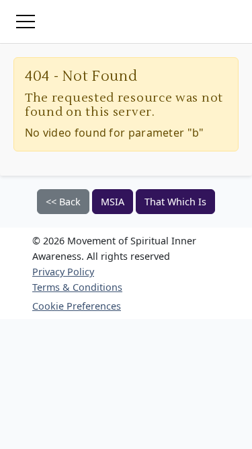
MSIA (112, 201)
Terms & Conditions (77, 287)
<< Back (63, 201)
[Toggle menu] (25, 21)
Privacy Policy (63, 271)
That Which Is (175, 201)
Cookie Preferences (76, 306)
